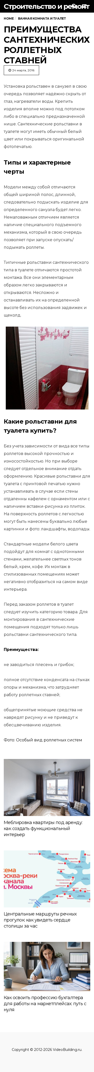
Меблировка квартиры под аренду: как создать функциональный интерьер (43, 828)
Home (9, 18)
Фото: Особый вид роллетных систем (43, 740)
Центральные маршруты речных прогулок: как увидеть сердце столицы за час (40, 920)
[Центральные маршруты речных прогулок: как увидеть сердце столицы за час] (47, 878)
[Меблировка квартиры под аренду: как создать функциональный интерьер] (47, 787)
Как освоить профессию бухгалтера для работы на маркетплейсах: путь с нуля (45, 1003)
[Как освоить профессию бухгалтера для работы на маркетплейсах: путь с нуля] (47, 966)
